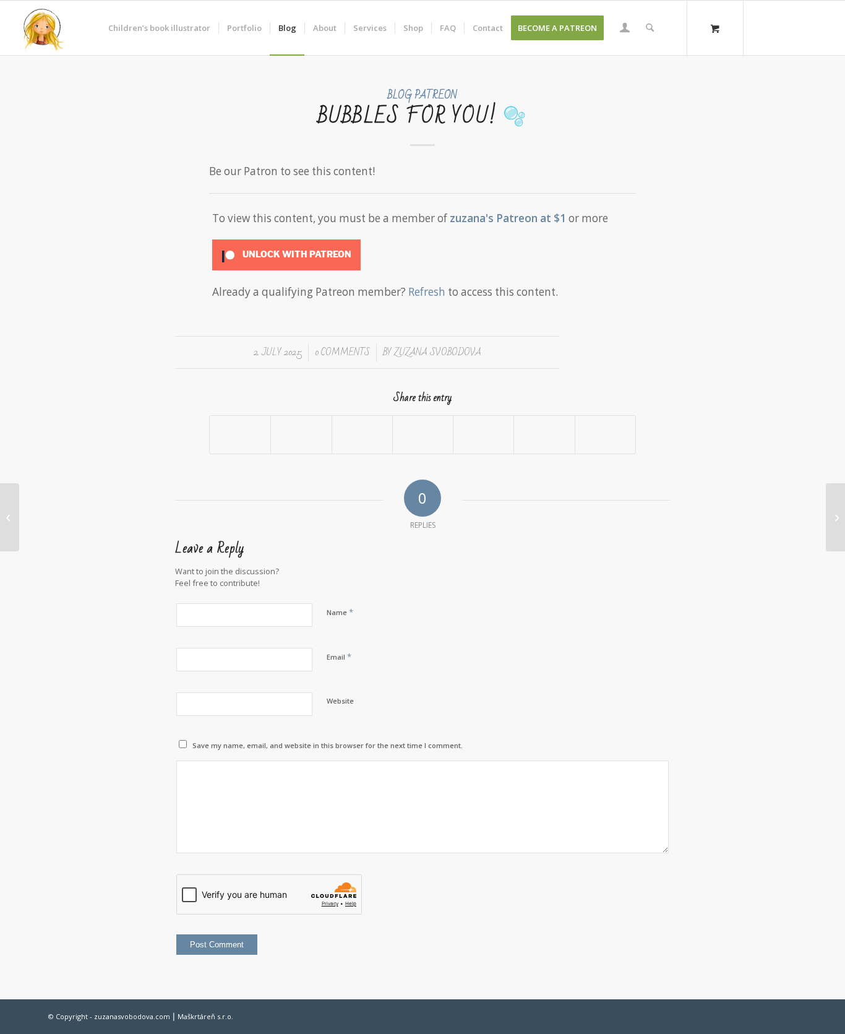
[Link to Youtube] (819, 27)
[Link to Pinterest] (800, 27)
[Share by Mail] (605, 434)
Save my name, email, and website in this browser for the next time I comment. (327, 745)
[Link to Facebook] (782, 27)
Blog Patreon (422, 95)
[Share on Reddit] (544, 434)
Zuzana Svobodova (437, 352)
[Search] (650, 28)
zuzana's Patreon (494, 218)
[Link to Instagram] (763, 27)
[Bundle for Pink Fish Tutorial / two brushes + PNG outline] (9, 517)
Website (340, 700)
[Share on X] (301, 434)
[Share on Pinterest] (423, 434)
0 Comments (342, 352)
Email (339, 656)
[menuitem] (159, 28)
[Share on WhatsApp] (362, 434)
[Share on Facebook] (240, 434)
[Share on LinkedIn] (483, 434)
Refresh (426, 292)
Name (340, 612)
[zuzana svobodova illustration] (43, 28)
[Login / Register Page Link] (625, 29)
